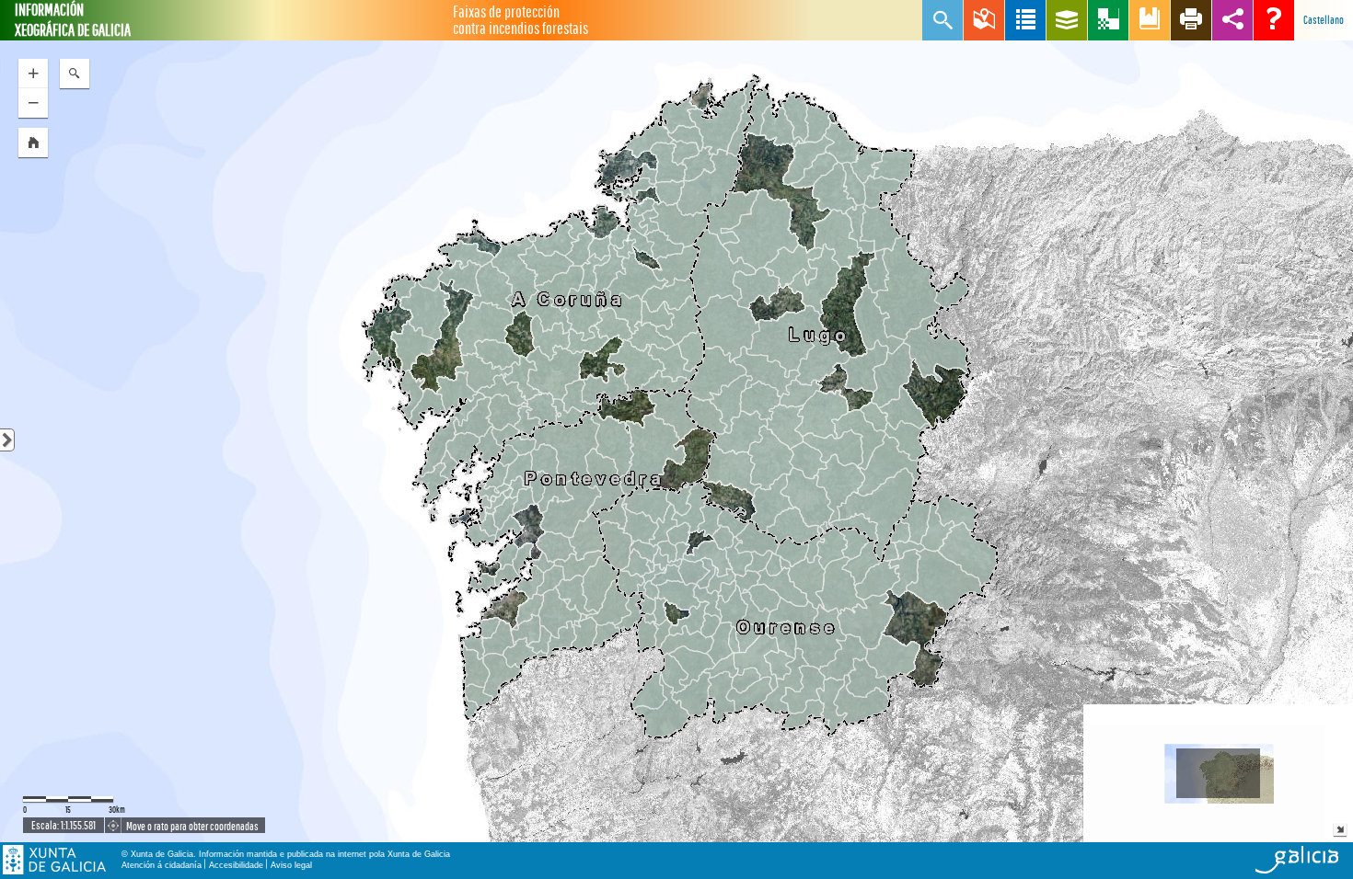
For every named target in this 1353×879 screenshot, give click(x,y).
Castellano (1323, 20)
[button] (33, 142)
